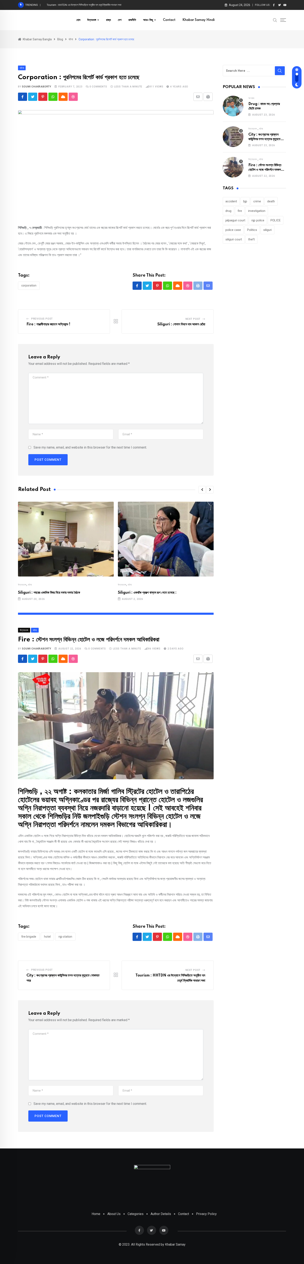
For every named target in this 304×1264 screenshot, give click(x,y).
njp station (65, 936)
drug (228, 211)
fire (240, 211)
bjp (245, 201)
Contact (169, 20)
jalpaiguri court (235, 220)
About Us (114, 1214)
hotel (47, 936)
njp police (257, 220)
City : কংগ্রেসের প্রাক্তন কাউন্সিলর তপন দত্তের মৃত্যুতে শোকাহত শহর (264, 139)
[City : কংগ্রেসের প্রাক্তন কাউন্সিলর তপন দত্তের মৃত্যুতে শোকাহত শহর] (233, 136)
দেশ (119, 20)
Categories (136, 1214)
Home (96, 1214)
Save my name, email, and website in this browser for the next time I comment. (90, 447)
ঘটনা (30, 584)
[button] (202, 489)
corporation (28, 285)
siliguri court (233, 239)
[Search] (275, 19)
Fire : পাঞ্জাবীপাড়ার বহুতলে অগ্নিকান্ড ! (48, 324)
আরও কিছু (148, 20)
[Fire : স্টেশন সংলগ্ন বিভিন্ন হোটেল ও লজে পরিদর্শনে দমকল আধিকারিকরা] (233, 167)
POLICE (275, 220)
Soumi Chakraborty (36, 86)
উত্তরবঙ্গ (91, 20)
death (271, 201)
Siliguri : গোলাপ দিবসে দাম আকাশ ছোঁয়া (181, 324)
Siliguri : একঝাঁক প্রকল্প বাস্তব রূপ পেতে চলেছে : (147, 592)
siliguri (267, 230)
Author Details (161, 1214)
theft (251, 239)
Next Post (193, 318)
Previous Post (42, 318)
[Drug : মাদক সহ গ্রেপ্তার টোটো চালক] (233, 106)
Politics (252, 230)
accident (231, 201)
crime (257, 201)
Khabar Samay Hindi (198, 20)
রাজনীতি (132, 20)
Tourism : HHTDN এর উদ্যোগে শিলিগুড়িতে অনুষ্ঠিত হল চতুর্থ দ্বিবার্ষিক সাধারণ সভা (84, 4)
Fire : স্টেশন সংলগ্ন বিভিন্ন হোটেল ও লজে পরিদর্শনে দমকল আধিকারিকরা (264, 169)
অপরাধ (251, 98)
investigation (256, 211)
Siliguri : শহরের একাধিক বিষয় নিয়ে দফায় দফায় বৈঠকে (49, 592)
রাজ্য (108, 20)
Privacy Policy (206, 1214)
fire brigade (28, 936)
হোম (78, 20)
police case (233, 230)
